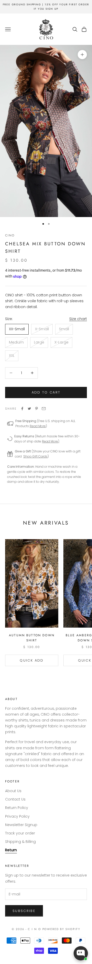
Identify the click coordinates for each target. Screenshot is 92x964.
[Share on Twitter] (29, 409)
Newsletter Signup (21, 824)
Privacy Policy (17, 816)
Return (11, 850)
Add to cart (46, 392)
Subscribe (24, 910)
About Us (13, 790)
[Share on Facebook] (22, 409)
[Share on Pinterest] (36, 409)
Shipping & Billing (20, 841)
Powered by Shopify (61, 929)
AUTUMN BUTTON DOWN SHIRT (31, 638)
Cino (10, 235)
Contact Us (15, 799)
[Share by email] (44, 409)
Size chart (78, 318)
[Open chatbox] (81, 953)
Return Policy (16, 807)
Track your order (20, 833)
